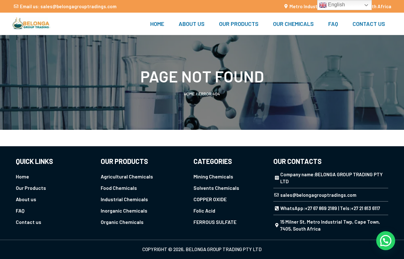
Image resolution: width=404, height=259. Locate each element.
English (336, 4)
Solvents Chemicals (216, 188)
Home (157, 23)
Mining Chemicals (213, 176)
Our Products (238, 23)
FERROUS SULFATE (214, 222)
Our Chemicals (293, 23)
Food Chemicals (119, 188)
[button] (385, 240)
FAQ (333, 23)
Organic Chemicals (122, 222)
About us (192, 23)
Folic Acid (204, 211)
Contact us (369, 23)
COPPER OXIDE (210, 199)
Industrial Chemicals (124, 199)
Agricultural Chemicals (127, 176)
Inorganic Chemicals (124, 211)
